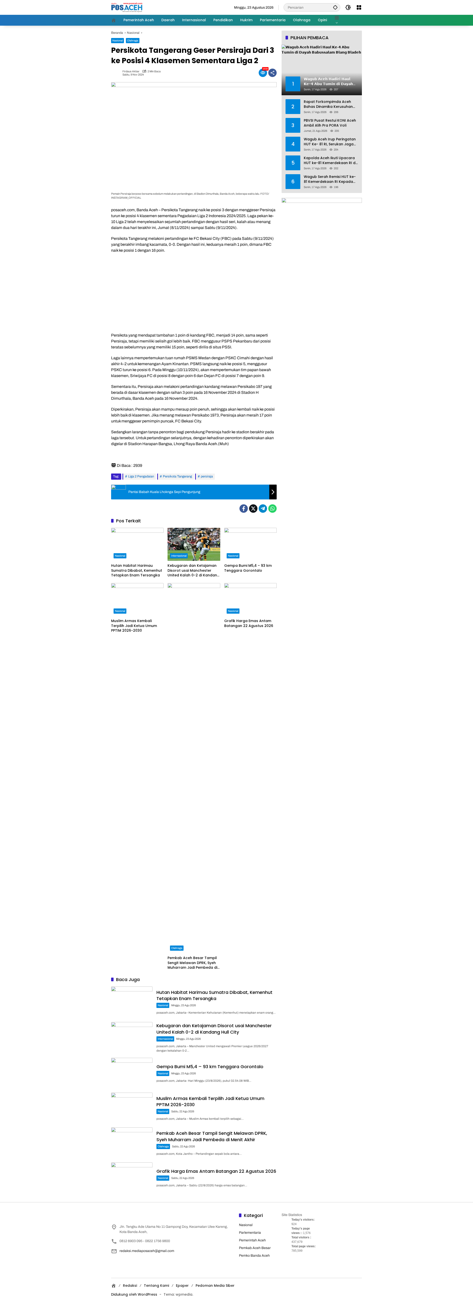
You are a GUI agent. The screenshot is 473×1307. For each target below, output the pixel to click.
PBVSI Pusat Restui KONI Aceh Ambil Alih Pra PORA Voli (330, 123)
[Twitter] (253, 508)
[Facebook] (243, 508)
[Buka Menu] (359, 7)
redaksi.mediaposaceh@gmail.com (146, 1251)
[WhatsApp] (272, 508)
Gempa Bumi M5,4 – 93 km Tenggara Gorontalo (248, 568)
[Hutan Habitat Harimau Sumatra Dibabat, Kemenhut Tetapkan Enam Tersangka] (137, 544)
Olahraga (132, 40)
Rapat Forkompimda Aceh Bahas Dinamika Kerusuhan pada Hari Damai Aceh (328, 104)
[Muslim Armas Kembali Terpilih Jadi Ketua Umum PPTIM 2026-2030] (137, 599)
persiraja (207, 476)
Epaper (182, 1285)
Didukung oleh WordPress (134, 1294)
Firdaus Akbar (130, 71)
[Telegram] (263, 508)
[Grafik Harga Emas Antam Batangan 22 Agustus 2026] (250, 599)
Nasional (117, 40)
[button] (335, 7)
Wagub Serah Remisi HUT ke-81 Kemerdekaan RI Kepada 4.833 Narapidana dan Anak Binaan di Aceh (330, 179)
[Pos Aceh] (126, 7)
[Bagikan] (272, 73)
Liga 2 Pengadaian (141, 476)
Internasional (178, 555)
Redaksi (130, 1285)
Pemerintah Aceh (252, 1240)
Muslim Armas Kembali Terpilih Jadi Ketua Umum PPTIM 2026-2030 (134, 626)
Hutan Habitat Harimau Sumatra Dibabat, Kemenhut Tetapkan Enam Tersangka (136, 570)
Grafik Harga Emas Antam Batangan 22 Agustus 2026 (248, 623)
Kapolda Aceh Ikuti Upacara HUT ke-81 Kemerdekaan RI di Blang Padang (330, 160)
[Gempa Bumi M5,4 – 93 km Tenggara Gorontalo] (250, 544)
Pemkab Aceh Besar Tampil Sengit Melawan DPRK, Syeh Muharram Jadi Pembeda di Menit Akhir (192, 963)
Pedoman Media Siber (215, 1285)
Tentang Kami (156, 1285)
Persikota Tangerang (177, 476)
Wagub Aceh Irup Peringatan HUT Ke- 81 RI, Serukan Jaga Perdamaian (330, 142)
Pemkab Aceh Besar (255, 1248)
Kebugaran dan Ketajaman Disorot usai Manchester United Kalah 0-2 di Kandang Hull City (194, 570)
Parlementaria (250, 1232)
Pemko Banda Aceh (254, 1255)
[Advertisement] (194, 292)
